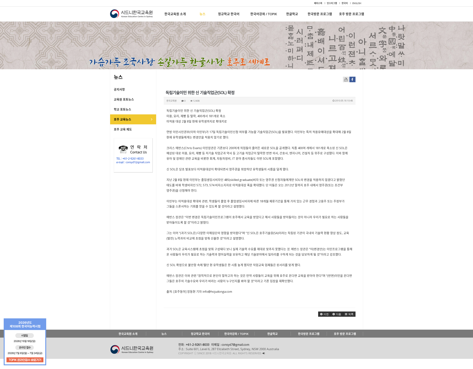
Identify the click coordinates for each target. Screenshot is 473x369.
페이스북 (318, 3)
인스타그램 (332, 3)
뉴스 (202, 14)
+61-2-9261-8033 (197, 345)
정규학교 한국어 (228, 14)
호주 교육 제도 (123, 129)
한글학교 (292, 14)
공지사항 (119, 89)
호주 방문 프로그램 (351, 14)
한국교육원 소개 (175, 14)
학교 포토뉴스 (122, 109)
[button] (324, 314)
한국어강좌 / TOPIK (263, 14)
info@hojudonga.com (217, 292)
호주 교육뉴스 (122, 119)
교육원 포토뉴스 (124, 99)
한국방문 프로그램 (320, 14)
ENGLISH (356, 3)
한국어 (345, 3)
